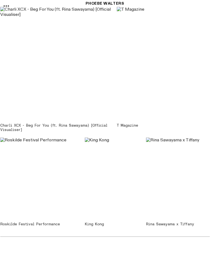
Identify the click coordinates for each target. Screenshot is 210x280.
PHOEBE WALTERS (105, 3)
